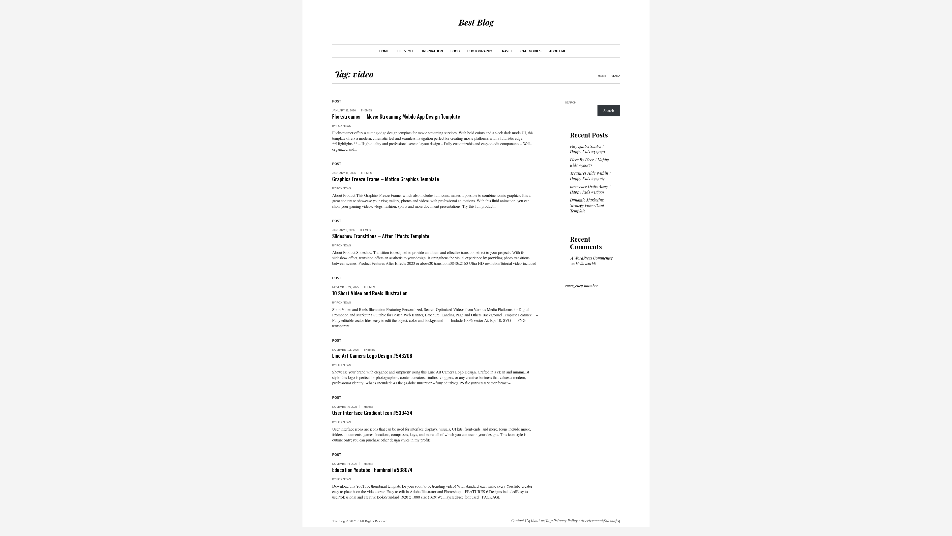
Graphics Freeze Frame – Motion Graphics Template (385, 179)
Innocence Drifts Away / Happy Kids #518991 (590, 189)
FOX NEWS (343, 125)
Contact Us (520, 520)
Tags (549, 520)
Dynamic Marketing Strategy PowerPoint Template (587, 205)
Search (570, 102)
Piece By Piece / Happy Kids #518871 (589, 162)
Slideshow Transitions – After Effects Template (380, 236)
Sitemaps (611, 520)
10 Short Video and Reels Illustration (370, 293)
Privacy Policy (565, 520)
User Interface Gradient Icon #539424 (372, 412)
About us (537, 520)
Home (602, 75)
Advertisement (590, 520)
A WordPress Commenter (592, 258)
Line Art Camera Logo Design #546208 (372, 355)
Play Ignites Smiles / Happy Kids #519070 (587, 149)
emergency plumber (581, 285)
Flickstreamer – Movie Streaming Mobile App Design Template (396, 116)
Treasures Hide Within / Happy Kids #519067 (590, 175)
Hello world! (586, 263)
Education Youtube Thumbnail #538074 (372, 469)
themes (366, 110)
